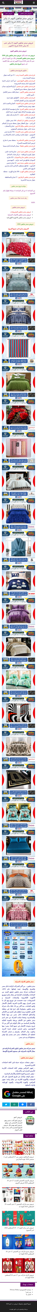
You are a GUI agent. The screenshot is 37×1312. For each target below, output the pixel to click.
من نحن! (28, 1292)
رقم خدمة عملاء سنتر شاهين (18, 198)
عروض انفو (17, 25)
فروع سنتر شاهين (15, 64)
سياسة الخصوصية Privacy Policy (20, 1290)
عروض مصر (8, 13)
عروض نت (31, 55)
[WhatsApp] (14, 1104)
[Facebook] (31, 1104)
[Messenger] (23, 1104)
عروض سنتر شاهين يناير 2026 (11, 55)
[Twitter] (6, 1104)
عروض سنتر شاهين (25, 13)
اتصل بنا (28, 1294)
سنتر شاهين (28, 86)
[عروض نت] (18, 2)
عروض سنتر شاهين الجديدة (26, 58)
